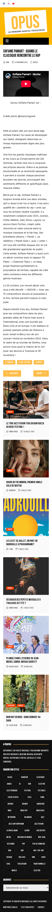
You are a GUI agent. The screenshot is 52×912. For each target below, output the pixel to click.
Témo (11, 549)
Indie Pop (23, 810)
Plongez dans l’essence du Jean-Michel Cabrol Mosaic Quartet (22, 660)
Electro (41, 784)
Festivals (41, 790)
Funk (42, 797)
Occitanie (10, 843)
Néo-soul (42, 837)
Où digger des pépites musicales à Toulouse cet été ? (23, 601)
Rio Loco (22, 857)
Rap (22, 850)
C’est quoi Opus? (27, 907)
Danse (9, 784)
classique (40, 777)
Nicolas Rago (13, 666)
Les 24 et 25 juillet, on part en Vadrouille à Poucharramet (21, 542)
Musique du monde (24, 837)
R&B (9, 850)
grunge (25, 804)
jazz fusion (38, 824)
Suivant (39, 373)
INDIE (9, 810)
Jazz (42, 817)
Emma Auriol (13, 431)
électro (37, 870)
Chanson (10, 362)
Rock (43, 857)
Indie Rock (40, 810)
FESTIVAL (27, 790)
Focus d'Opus (13, 797)
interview (11, 817)
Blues (10, 777)
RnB (33, 857)
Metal (8, 837)
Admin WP (12, 490)
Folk (29, 797)
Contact (41, 907)
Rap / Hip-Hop (25, 362)
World (39, 362)
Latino (26, 830)
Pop (23, 843)
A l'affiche (11, 705)
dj (20, 784)
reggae (9, 857)
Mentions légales (10, 907)
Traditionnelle (39, 863)
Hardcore (40, 804)
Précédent (14, 373)
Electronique (11, 790)
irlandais (28, 817)
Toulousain (21, 863)
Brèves (35, 62)
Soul (8, 863)
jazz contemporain (16, 824)
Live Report (40, 830)
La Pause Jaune (12, 830)
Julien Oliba (13, 725)
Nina (7, 62)
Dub (29, 784)
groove (10, 804)
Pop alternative (38, 843)
